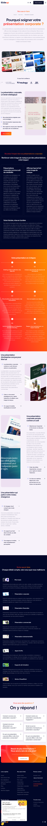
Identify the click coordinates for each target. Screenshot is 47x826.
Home (2, 775)
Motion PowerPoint (22, 777)
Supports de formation (23, 794)
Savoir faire (20, 14)
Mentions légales (5, 790)
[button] (45, 2)
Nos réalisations (5, 780)
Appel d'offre (20, 775)
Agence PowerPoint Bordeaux (6, 783)
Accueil (15, 14)
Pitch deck (20, 780)
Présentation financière (23, 792)
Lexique (3, 788)
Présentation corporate (23, 786)
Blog (2, 786)
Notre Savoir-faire (5, 777)
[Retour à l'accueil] (5, 2)
